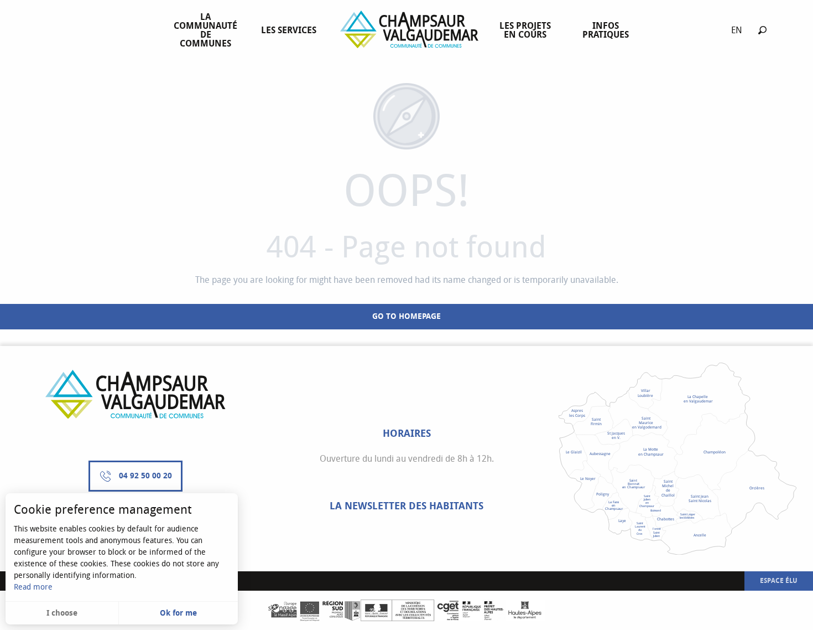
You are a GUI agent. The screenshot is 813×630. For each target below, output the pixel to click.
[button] (762, 30)
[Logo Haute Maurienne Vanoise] (135, 394)
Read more (33, 587)
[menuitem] (208, 30)
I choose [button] (61, 613)
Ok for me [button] (178, 613)
